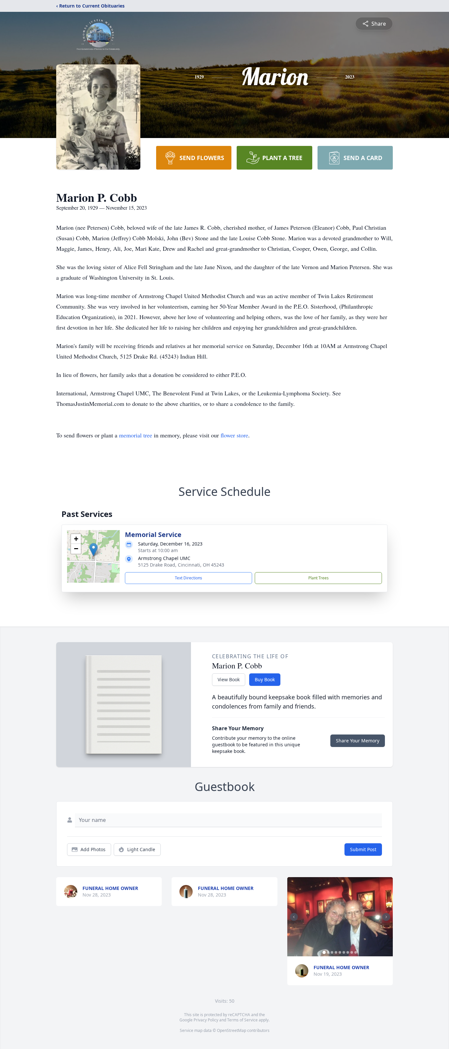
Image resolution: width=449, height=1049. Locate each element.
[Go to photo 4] (336, 952)
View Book (229, 679)
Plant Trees (318, 578)
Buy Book (265, 679)
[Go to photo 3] (332, 952)
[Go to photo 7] (347, 952)
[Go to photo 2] (328, 952)
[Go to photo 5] (340, 952)
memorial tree (135, 435)
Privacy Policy (206, 1020)
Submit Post (363, 849)
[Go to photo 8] (351, 952)
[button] (93, 549)
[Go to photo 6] (344, 952)
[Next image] (386, 917)
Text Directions (188, 578)
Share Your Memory (357, 740)
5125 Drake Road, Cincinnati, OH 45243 (181, 565)
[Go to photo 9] (355, 952)
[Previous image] (294, 917)
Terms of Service (242, 1020)
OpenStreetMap (231, 1030)
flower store (234, 435)
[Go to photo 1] (324, 952)
